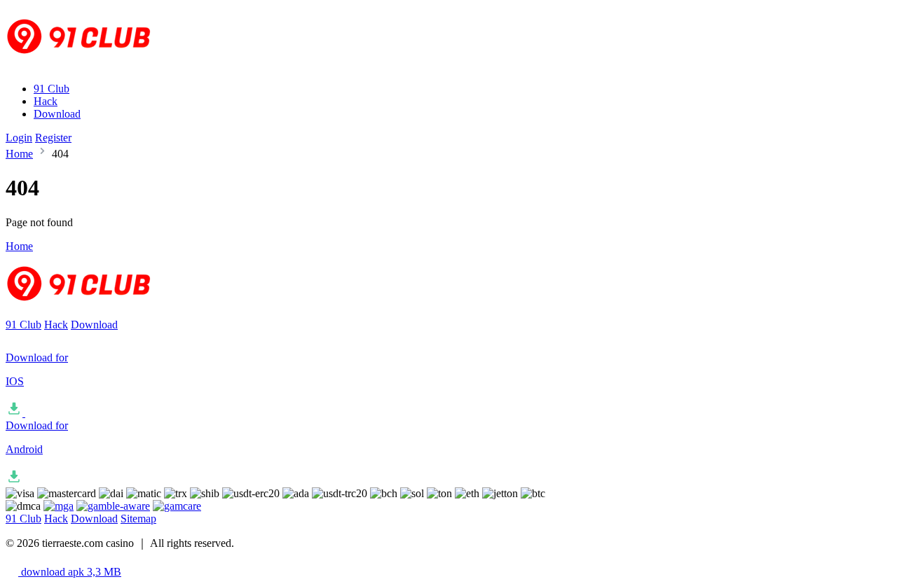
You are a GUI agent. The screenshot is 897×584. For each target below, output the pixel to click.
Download (57, 114)
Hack (45, 101)
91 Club (51, 89)
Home (19, 154)
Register (53, 138)
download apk (69, 572)
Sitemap (138, 518)
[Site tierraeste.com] (88, 65)
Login (19, 138)
